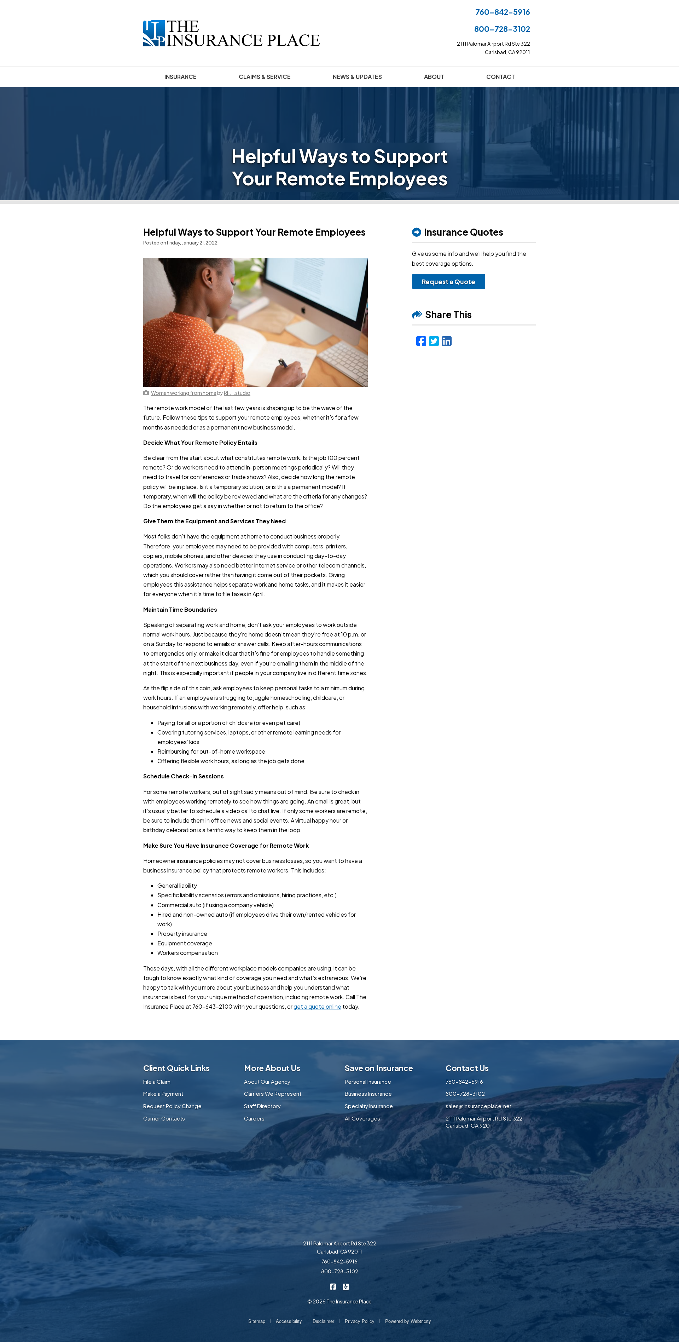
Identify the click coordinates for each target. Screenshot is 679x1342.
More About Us (272, 1068)
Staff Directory (262, 1105)
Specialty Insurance (369, 1105)
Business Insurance (368, 1093)
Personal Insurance (368, 1081)
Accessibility (289, 1321)
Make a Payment (163, 1093)
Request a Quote (448, 281)
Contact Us (467, 1068)
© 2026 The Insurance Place (339, 1301)
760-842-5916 (502, 12)
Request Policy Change (172, 1105)
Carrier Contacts (164, 1118)
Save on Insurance (379, 1068)
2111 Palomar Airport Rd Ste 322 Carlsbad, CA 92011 (484, 1122)
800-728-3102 (502, 29)
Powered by (408, 1321)
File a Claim (156, 1081)
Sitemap (256, 1321)
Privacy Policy (360, 1321)
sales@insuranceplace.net (479, 1105)
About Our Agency (267, 1081)
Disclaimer (323, 1321)
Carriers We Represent (272, 1093)
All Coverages (362, 1118)
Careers (254, 1118)
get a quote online (317, 1006)
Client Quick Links (176, 1068)
